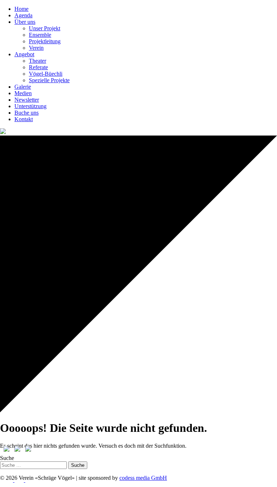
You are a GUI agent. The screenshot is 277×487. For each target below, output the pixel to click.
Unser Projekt (44, 28)
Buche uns (26, 113)
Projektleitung (45, 41)
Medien (23, 93)
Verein (36, 48)
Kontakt (23, 119)
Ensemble (40, 35)
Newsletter (26, 100)
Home (21, 9)
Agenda (23, 15)
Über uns (24, 22)
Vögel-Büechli (45, 74)
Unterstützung (30, 106)
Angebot (24, 54)
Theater (37, 61)
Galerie (22, 87)
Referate (38, 67)
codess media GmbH (143, 478)
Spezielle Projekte (49, 80)
